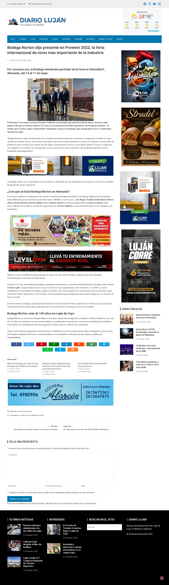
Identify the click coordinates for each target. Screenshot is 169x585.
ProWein (41, 415)
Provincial (43, 39)
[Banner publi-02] (140, 266)
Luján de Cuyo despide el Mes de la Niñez (32, 544)
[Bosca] (140, 197)
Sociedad (22, 39)
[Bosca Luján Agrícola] (60, 166)
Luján (32, 39)
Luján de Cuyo (25, 415)
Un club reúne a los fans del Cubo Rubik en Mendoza (86, 428)
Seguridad (66, 39)
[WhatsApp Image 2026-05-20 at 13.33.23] (140, 136)
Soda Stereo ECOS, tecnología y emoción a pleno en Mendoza (147, 332)
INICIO (13, 39)
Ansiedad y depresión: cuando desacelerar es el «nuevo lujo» (72, 548)
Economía (78, 39)
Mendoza (34, 415)
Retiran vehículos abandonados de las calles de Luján (32, 528)
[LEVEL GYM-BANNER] (60, 261)
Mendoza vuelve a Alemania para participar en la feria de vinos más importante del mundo (56, 366)
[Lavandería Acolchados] (140, 76)
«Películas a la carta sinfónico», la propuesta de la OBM (148, 348)
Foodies (55, 39)
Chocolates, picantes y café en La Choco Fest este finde (147, 365)
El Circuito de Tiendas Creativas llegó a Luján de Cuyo (72, 529)
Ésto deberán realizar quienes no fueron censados (36, 428)
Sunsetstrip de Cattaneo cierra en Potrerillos (148, 316)
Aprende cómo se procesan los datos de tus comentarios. (71, 503)
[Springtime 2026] (60, 230)
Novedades (90, 39)
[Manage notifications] (162, 578)
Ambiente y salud (105, 39)
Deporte (120, 39)
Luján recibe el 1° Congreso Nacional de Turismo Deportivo (32, 562)
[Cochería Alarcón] (60, 392)
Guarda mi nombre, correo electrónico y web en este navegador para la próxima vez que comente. (52, 492)
